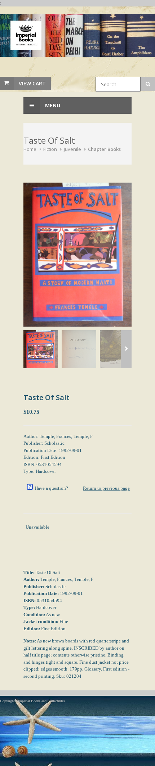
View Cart (32, 83)
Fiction (50, 149)
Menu (52, 105)
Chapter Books (104, 149)
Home (29, 149)
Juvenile (72, 149)
